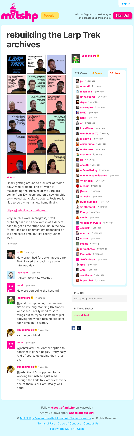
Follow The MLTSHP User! (67, 428)
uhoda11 (85, 86)
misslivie (85, 138)
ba (81, 159)
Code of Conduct (69, 423)
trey (82, 264)
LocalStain (86, 128)
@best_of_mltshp (63, 407)
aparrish (85, 233)
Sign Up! (122, 15)
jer (81, 81)
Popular (50, 15)
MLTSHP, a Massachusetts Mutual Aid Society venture (55, 418)
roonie (84, 243)
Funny (84, 212)
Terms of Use (46, 423)
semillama (86, 275)
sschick (85, 227)
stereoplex (86, 107)
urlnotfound (87, 96)
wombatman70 (89, 133)
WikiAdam (86, 180)
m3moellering (88, 170)
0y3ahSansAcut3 (90, 222)
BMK (83, 112)
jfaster (84, 191)
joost (20, 285)
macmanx (86, 91)
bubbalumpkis (89, 201)
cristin (84, 238)
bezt (82, 117)
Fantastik (85, 254)
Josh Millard (89, 55)
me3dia (84, 185)
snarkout (85, 154)
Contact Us (90, 423)
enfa (82, 269)
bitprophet (86, 280)
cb (81, 122)
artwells (85, 196)
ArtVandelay (87, 259)
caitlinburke (87, 143)
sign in (126, 3)
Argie (83, 102)
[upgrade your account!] (21, 252)
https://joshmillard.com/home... (27, 210)
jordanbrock (87, 248)
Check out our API (81, 412)
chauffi (84, 164)
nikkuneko (86, 149)
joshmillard (23, 297)
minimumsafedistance (93, 175)
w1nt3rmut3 (87, 206)
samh (83, 217)
